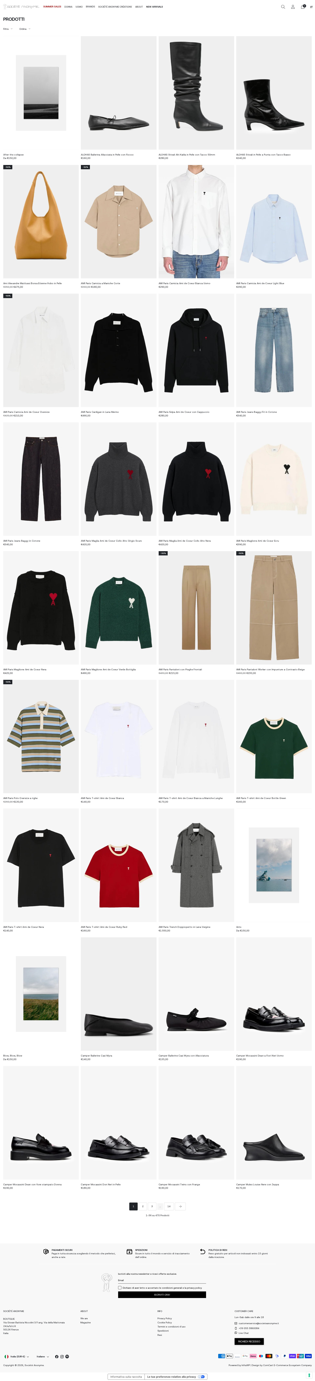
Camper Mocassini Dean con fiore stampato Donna (32, 1184)
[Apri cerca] (283, 6)
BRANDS (90, 6)
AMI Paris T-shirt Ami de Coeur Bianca (102, 798)
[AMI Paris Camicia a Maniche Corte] (118, 221)
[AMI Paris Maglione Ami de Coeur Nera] (41, 608)
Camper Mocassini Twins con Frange (179, 1184)
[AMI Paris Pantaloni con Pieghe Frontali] (196, 608)
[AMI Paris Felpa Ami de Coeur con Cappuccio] (196, 350)
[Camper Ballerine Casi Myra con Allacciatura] (196, 994)
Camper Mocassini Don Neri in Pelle (101, 1184)
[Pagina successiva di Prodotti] (180, 1206)
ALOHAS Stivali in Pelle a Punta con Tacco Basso (263, 154)
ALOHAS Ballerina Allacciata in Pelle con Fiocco (107, 154)
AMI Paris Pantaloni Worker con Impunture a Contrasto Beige (270, 669)
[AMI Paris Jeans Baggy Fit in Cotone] (274, 350)
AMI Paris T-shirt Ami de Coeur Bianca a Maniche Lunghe (191, 798)
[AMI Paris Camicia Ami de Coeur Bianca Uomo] (196, 221)
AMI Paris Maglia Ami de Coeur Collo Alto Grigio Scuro (111, 540)
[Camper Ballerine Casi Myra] (118, 994)
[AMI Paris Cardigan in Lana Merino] (118, 350)
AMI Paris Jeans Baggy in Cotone (21, 540)
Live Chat (244, 1333)
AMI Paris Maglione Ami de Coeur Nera (24, 669)
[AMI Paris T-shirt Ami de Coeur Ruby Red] (118, 865)
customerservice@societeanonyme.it (259, 1323)
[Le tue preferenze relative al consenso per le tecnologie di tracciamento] (309, 1375)
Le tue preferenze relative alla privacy (171, 1376)
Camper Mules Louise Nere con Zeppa (257, 1184)
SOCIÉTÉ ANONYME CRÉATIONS (115, 6)
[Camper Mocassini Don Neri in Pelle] (118, 1122)
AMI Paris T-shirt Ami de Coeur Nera (23, 926)
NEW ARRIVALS (154, 6)
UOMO (79, 6)
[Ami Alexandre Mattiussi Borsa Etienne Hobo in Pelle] (41, 221)
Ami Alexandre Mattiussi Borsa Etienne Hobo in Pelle (32, 283)
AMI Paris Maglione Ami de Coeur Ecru (257, 540)
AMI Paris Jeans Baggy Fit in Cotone (256, 411)
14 (169, 1206)
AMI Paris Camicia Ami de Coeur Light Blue (260, 283)
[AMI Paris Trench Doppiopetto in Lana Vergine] (196, 865)
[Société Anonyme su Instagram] (62, 1357)
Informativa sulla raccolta (126, 1376)
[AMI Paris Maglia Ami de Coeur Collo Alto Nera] (196, 479)
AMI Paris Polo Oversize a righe (20, 798)
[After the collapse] (41, 93)
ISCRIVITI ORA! (162, 1294)
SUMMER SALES (52, 6)
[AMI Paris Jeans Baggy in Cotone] (41, 479)
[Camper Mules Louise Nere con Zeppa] (274, 1122)
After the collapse (13, 154)
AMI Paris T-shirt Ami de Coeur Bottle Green (261, 798)
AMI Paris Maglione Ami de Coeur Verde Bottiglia (108, 669)
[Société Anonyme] (21, 6)
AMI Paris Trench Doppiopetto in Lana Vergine (184, 926)
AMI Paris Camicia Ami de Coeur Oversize (26, 411)
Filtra (6, 28)
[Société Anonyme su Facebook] (57, 1357)
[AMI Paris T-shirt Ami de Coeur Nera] (41, 865)
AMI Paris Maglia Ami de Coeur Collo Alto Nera (185, 540)
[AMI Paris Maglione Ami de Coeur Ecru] (274, 479)
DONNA (68, 6)
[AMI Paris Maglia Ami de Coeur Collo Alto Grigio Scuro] (118, 479)
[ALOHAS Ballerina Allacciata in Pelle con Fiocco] (118, 93)
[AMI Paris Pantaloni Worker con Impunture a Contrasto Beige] (274, 608)
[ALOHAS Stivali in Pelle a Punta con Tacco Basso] (274, 93)
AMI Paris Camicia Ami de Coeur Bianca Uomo (184, 283)
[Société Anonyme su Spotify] (67, 1357)
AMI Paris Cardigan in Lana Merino (100, 411)
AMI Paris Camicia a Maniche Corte (100, 283)
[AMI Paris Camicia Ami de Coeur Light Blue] (274, 221)
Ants (238, 926)
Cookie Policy (165, 1322)
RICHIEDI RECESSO (249, 1341)
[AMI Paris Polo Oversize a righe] (41, 736)
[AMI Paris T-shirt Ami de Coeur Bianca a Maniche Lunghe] (196, 736)
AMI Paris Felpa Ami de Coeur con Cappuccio (184, 411)
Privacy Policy (165, 1318)
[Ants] (274, 865)
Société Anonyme (34, 1365)
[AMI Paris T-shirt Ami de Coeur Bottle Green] (274, 736)
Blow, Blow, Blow (12, 1055)
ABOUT (139, 6)
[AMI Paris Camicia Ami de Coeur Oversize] (41, 350)
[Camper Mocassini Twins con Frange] (196, 1122)
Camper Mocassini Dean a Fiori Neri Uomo (260, 1055)
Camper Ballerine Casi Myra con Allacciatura (184, 1055)
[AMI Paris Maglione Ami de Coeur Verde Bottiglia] (118, 608)
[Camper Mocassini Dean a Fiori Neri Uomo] (274, 994)
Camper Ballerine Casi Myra (96, 1055)
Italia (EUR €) (17, 1356)
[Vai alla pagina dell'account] (292, 6)
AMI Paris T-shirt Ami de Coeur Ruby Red (104, 926)
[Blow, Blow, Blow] (41, 994)
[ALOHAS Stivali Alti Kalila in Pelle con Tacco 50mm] (196, 93)
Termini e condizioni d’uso (172, 1326)
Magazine (85, 1322)
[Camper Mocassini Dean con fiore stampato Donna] (41, 1122)
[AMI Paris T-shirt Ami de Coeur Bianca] (118, 736)
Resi (160, 1335)
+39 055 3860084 (249, 1328)
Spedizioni (163, 1330)
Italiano (41, 1356)
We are (84, 1318)
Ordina (22, 28)
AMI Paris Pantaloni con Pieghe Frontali (180, 669)
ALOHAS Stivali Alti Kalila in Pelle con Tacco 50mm (187, 154)
